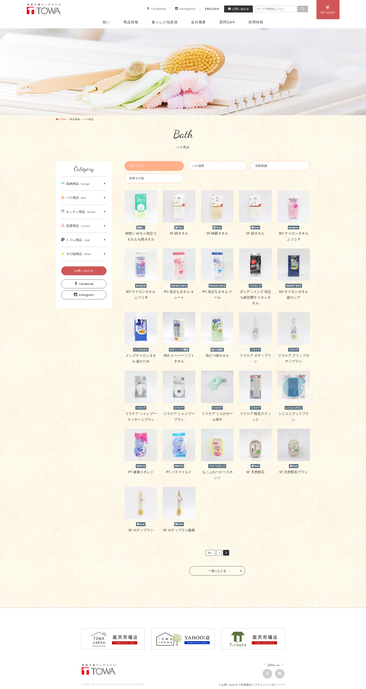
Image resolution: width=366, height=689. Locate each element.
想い (106, 22)
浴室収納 (261, 166)
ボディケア (136, 166)
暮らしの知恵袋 (165, 22)
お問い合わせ (240, 9)
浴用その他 (136, 178)
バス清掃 (198, 166)
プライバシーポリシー (269, 684)
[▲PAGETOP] (355, 678)
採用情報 (255, 22)
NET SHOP (328, 13)
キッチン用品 (81, 212)
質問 (227, 22)
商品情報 (130, 22)
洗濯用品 (78, 225)
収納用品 (77, 183)
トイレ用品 (78, 240)
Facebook (158, 9)
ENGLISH (212, 9)
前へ (210, 553)
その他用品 (78, 254)
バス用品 (76, 197)
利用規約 (246, 684)
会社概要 (198, 22)
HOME (63, 119)
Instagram (188, 9)
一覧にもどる (217, 571)
